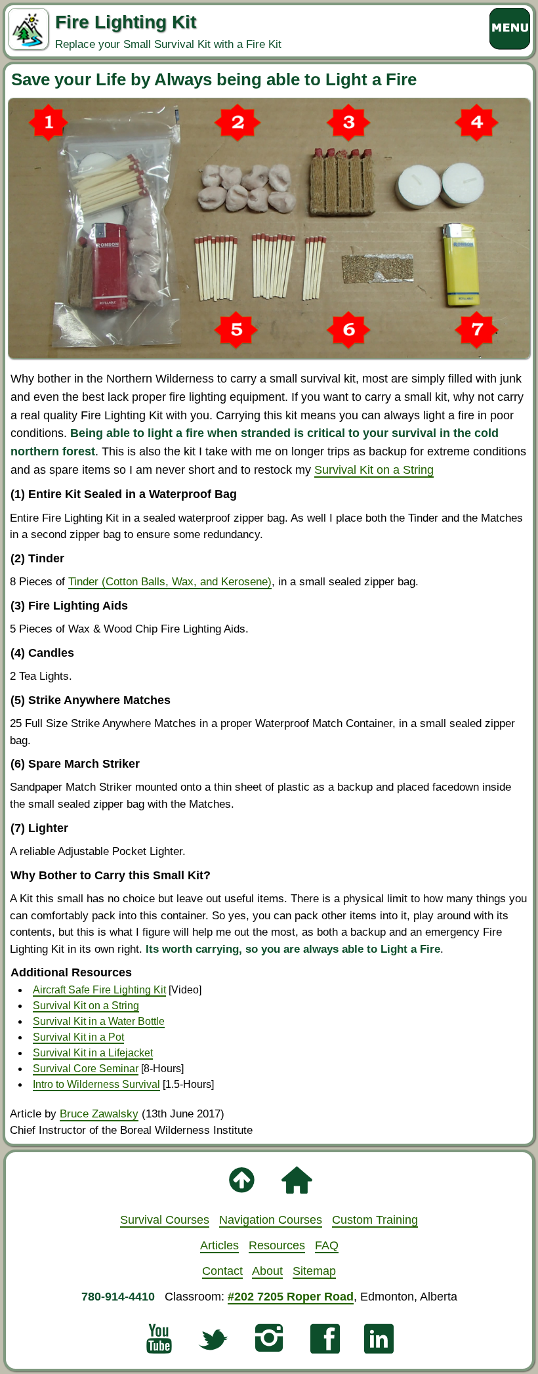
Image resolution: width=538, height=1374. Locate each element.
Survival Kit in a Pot (78, 1037)
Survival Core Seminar (85, 1068)
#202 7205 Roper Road (291, 1296)
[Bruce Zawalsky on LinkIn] (379, 1345)
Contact (222, 1271)
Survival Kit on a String (374, 469)
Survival (164, 1219)
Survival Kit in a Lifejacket (93, 1052)
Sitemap (314, 1271)
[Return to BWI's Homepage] (296, 1186)
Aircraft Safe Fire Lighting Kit (99, 989)
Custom (375, 1219)
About (267, 1271)
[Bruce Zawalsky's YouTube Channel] (159, 1345)
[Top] (242, 1186)
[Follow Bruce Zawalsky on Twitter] (213, 1345)
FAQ (327, 1245)
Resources (277, 1245)
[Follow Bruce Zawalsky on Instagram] (269, 1345)
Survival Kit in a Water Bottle (99, 1021)
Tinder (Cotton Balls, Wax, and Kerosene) (170, 581)
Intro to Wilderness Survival (96, 1084)
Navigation (270, 1219)
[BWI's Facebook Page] (325, 1345)
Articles (219, 1245)
